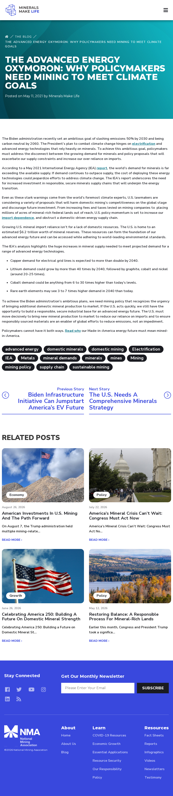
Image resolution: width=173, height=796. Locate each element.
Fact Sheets (154, 735)
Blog (65, 752)
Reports (151, 744)
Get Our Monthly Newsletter (92, 676)
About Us (68, 744)
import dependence (18, 217)
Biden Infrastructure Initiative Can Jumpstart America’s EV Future (51, 401)
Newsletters (155, 769)
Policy (97, 777)
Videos (150, 760)
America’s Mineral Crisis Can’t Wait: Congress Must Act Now (125, 515)
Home (65, 735)
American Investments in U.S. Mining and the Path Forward (39, 515)
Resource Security (107, 760)
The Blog (23, 37)
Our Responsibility (107, 769)
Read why (73, 330)
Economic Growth (106, 744)
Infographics (154, 752)
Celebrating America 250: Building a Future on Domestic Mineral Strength (41, 616)
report (102, 168)
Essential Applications (110, 752)
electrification (143, 143)
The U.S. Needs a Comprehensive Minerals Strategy (123, 401)
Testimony (153, 777)
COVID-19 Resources (109, 735)
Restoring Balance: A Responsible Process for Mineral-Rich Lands (124, 616)
